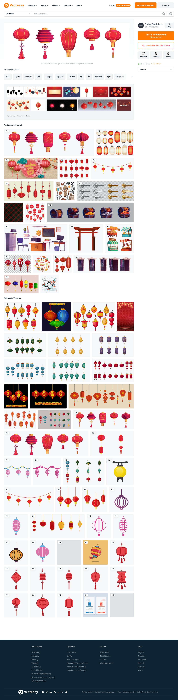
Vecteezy (35, 656)
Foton (43, 5)
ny (81, 77)
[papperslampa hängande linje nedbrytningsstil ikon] (121, 499)
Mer (78, 5)
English (141, 652)
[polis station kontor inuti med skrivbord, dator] (35, 238)
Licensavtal (71, 652)
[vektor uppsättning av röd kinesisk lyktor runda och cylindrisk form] (62, 264)
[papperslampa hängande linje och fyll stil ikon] (16, 552)
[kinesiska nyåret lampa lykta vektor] (74, 168)
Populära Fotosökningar (76, 666)
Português (142, 659)
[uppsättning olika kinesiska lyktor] (21, 284)
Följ (169, 27)
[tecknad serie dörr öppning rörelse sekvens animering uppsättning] (104, 264)
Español (141, 656)
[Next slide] (130, 77)
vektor (72, 77)
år (89, 77)
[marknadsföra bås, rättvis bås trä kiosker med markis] (119, 238)
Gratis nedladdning (156, 35)
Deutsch (141, 663)
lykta (17, 77)
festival (28, 77)
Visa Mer (123, 105)
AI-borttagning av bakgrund (43, 677)
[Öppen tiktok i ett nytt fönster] (59, 692)
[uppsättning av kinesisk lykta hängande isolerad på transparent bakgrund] (17, 264)
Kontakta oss (105, 656)
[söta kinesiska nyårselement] (42, 264)
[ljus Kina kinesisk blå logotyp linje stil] (122, 605)
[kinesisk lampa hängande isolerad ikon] (16, 526)
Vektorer (31, 5)
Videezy (35, 659)
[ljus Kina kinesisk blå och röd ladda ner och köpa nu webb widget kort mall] (95, 605)
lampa (48, 77)
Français (141, 666)
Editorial (67, 5)
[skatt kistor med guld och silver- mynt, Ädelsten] (90, 212)
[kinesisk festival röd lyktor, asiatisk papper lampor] (49, 142)
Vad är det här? (156, 64)
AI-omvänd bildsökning (41, 674)
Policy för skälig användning (147, 692)
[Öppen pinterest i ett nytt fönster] (55, 692)
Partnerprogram (73, 659)
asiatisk (98, 77)
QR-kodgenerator (39, 681)
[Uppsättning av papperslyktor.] (115, 142)
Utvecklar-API (37, 670)
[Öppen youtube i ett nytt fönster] (66, 692)
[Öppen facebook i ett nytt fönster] (43, 692)
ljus (109, 77)
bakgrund (120, 77)
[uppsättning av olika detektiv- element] (65, 191)
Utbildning (36, 666)
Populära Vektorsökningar (77, 663)
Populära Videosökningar (77, 670)
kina (8, 77)
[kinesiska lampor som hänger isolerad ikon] (17, 471)
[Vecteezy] (14, 5)
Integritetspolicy (129, 692)
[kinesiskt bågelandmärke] (86, 238)
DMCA (69, 656)
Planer (112, 5)
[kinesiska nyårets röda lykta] (122, 552)
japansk (60, 77)
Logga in (165, 5)
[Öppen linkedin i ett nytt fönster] (51, 692)
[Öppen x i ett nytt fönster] (62, 692)
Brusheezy (36, 652)
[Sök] (163, 13)
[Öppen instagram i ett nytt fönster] (47, 692)
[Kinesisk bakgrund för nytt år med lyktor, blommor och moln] (30, 168)
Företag (35, 663)
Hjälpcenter (104, 652)
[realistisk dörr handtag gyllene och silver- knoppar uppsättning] (105, 191)
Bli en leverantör (106, 663)
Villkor (119, 692)
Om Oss (103, 659)
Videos (55, 5)
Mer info (143, 70)
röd (38, 77)
